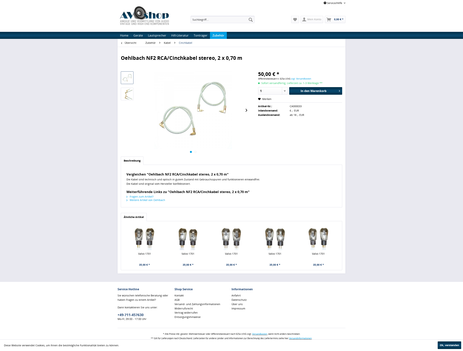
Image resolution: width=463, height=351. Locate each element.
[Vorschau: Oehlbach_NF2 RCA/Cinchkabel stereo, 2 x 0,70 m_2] (127, 94)
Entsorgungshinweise (188, 317)
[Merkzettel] (295, 19)
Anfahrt (236, 295)
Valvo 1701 (144, 253)
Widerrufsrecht (184, 308)
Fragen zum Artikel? (141, 196)
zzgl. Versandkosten (301, 78)
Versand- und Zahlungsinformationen (197, 304)
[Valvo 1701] (144, 237)
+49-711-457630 (131, 315)
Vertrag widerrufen (186, 312)
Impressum (238, 308)
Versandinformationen (300, 338)
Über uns (237, 304)
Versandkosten (259, 333)
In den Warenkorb (313, 91)
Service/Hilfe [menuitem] (334, 3)
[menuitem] (222, 19)
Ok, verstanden (449, 345)
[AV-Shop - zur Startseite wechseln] (144, 15)
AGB (177, 299)
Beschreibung (132, 160)
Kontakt (179, 295)
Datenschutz (239, 299)
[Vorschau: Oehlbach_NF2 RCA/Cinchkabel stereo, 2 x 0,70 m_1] (127, 77)
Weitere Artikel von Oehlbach (147, 200)
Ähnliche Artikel (134, 217)
